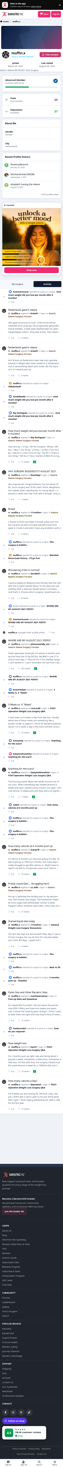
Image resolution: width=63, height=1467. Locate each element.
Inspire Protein (9, 1337)
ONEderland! (14, 386)
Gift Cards (7, 1280)
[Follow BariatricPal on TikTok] (29, 1412)
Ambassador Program (13, 1275)
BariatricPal (8, 1333)
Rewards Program (11, 1266)
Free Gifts (7, 1284)
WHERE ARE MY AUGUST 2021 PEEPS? (27, 622)
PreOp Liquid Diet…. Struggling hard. (29, 883)
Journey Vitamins (10, 1351)
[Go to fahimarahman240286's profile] (6, 175)
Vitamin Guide (9, 1257)
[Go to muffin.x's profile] (4, 311)
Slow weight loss (17, 1043)
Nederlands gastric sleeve (22, 309)
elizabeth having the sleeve (25, 184)
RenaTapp (35, 475)
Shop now (32, 270)
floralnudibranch (19, 164)
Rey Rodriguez (20, 413)
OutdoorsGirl (19, 1028)
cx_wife (34, 887)
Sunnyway (18, 740)
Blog (4, 1235)
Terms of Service (19, 1449)
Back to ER (55, 967)
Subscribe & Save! (11, 1271)
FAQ (4, 1248)
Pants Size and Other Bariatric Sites (27, 992)
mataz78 (35, 849)
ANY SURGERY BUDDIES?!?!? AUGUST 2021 (32, 471)
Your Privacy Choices (25, 1454)
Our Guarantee (9, 1386)
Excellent (14, 112)
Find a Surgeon (9, 1311)
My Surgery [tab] (17, 284)
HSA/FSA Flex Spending (14, 1239)
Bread (11, 509)
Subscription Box (10, 1262)
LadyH (16, 804)
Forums (6, 1297)
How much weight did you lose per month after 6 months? (34, 294)
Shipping (6, 1368)
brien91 (35, 313)
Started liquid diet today (21, 921)
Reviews (6, 1253)
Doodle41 (35, 573)
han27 (34, 1047)
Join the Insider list (14, 1211)
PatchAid (6, 1328)
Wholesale (7, 1391)
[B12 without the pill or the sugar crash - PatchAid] (31, 237)
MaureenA (36, 1084)
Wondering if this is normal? (24, 570)
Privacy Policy (34, 1449)
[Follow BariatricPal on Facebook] (5, 1412)
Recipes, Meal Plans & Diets (16, 1244)
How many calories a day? (22, 1080)
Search (5, 1315)
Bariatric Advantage (12, 1355)
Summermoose (20, 291)
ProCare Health (10, 1342)
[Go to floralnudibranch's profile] (6, 165)
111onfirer (36, 512)
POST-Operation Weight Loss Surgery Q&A (29, 775)
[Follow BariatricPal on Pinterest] (21, 1412)
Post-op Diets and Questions (22, 999)
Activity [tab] (47, 284)
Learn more (5, 5)
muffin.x (15, 313)
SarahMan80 (19, 396)
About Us (7, 1230)
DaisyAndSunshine (22, 753)
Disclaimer (46, 1449)
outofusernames (39, 996)
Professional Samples (13, 1395)
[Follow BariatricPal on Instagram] (13, 1412)
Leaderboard (8, 1302)
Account (6, 1377)
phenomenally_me (40, 644)
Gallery (5, 1306)
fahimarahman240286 (22, 174)
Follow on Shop (16, 1420)
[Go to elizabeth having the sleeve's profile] (6, 185)
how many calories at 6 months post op (33, 806)
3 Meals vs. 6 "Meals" (20, 704)
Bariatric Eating (10, 1346)
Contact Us (7, 1382)
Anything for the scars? (20, 756)
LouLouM (35, 708)
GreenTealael (19, 689)
